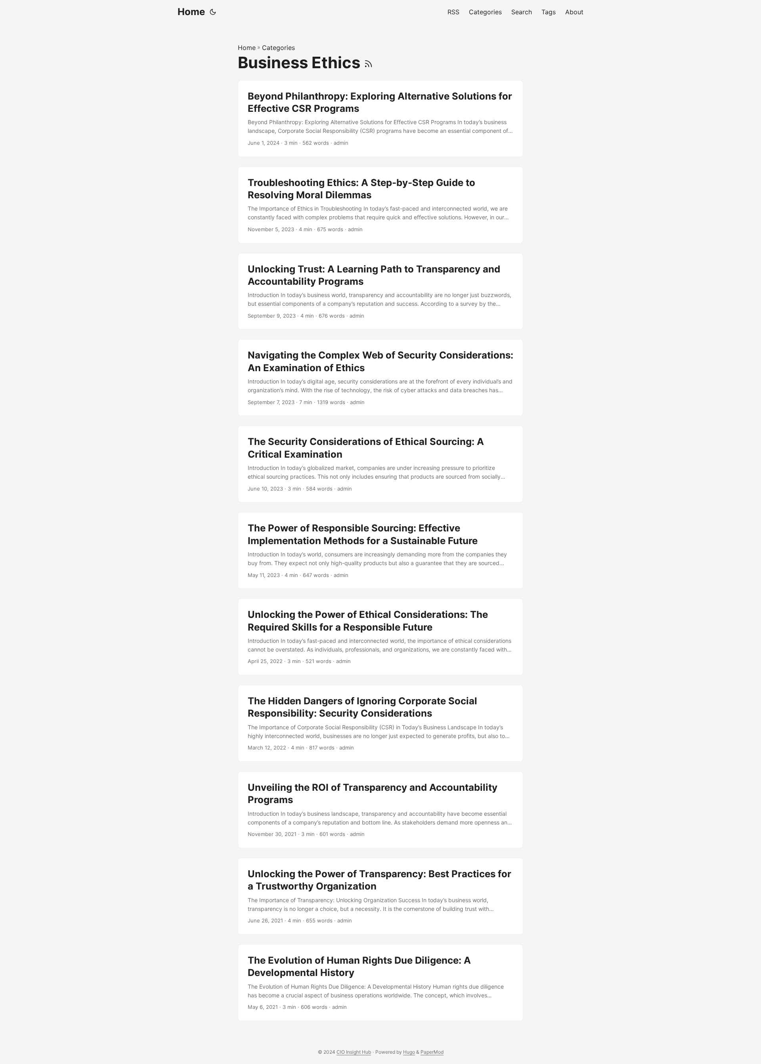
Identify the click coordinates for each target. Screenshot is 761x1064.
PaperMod (432, 1052)
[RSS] (368, 62)
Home (191, 11)
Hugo (409, 1052)
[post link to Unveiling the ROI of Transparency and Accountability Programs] (380, 810)
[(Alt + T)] (213, 12)
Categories (278, 48)
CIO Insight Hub (354, 1052)
